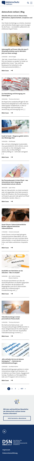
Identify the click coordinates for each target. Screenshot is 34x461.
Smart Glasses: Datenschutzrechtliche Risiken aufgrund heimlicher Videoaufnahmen (14, 226)
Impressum (6, 450)
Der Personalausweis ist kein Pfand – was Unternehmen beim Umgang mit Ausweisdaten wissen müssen (15, 182)
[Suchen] (28, 3)
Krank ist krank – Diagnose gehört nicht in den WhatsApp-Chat (15, 137)
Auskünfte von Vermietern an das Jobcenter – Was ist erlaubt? (12, 272)
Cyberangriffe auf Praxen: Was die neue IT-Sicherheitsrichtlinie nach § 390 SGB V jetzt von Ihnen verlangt (15, 51)
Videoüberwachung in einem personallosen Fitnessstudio (11, 318)
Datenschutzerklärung (10, 453)
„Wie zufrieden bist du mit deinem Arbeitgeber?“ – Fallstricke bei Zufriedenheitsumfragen (13, 361)
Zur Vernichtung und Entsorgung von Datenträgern (13, 94)
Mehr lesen (5, 71)
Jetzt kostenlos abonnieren (17, 418)
